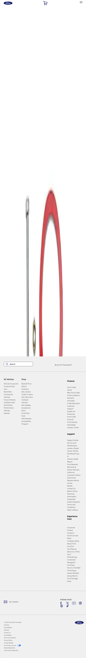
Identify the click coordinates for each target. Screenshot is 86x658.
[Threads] (61, 606)
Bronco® (58, 365)
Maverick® (67, 365)
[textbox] (18, 364)
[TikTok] (67, 606)
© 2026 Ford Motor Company (12, 622)
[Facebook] (61, 603)
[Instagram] (80, 603)
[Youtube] (74, 603)
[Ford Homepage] (79, 622)
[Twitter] (67, 603)
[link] (6, 625)
